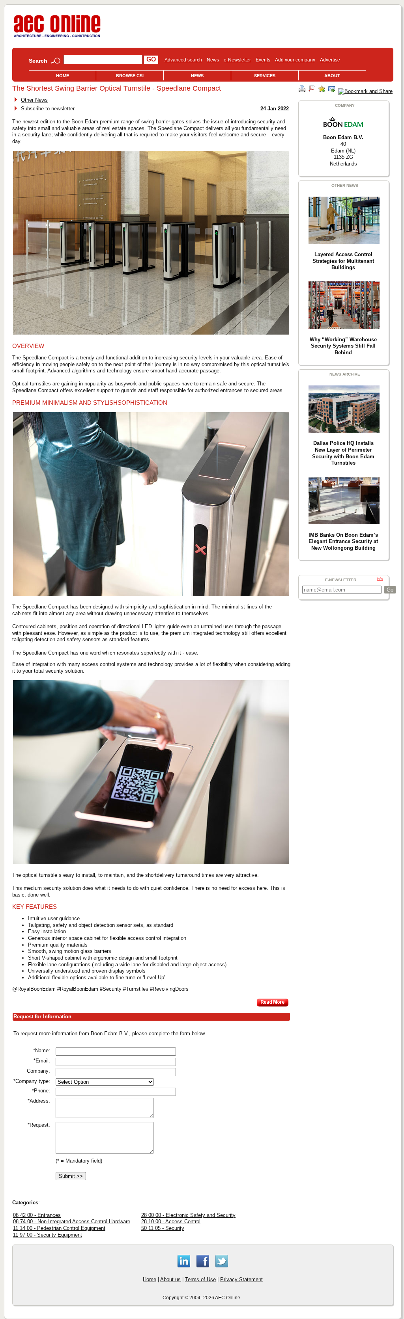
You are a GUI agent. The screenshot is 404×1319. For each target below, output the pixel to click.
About (332, 75)
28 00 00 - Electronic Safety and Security (188, 1215)
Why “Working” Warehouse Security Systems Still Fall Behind (343, 346)
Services (264, 75)
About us (170, 1279)
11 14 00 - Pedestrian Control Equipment (59, 1228)
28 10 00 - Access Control (170, 1221)
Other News (34, 100)
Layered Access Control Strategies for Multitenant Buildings (343, 260)
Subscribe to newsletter (48, 109)
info (380, 579)
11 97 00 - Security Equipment (47, 1235)
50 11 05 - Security (162, 1228)
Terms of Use (200, 1279)
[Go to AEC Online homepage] (57, 37)
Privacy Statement (241, 1279)
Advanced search (183, 60)
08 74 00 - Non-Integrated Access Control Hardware (71, 1221)
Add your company (295, 60)
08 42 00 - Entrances (37, 1215)
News (213, 60)
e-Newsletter (237, 60)
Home (62, 75)
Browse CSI (130, 75)
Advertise (330, 60)
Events (263, 60)
